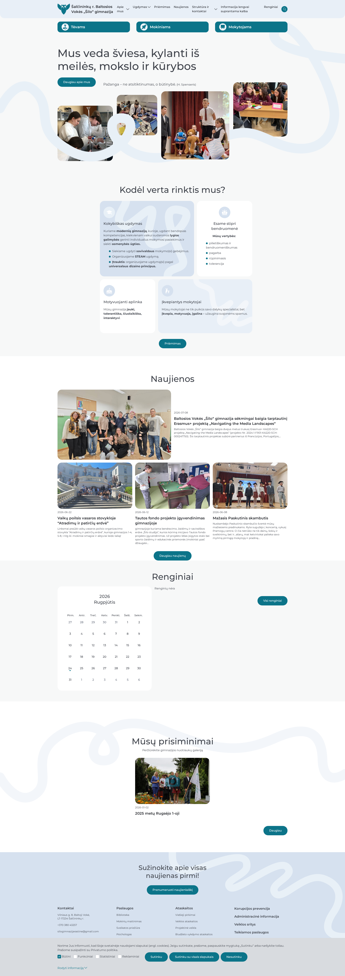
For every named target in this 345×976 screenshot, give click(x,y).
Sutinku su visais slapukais (194, 957)
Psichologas (124, 934)
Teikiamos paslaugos (251, 932)
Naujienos (181, 7)
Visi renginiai (272, 600)
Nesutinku (234, 957)
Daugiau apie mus (76, 82)
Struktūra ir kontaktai (200, 9)
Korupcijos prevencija (252, 909)
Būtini (66, 956)
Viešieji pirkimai (185, 915)
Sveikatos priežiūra (128, 927)
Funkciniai (85, 956)
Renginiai (271, 7)
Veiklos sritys (245, 924)
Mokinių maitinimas (129, 921)
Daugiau (275, 830)
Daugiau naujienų (172, 555)
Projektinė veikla (185, 927)
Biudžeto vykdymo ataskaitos (194, 934)
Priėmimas (162, 7)
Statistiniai (107, 956)
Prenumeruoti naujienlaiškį (173, 890)
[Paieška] (284, 9)
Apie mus (120, 9)
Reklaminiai (130, 956)
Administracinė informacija (256, 916)
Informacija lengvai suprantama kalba (235, 9)
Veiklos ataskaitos (186, 921)
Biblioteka (122, 915)
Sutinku (156, 957)
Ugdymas (140, 7)
